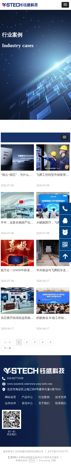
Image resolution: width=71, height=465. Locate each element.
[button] (65, 5)
